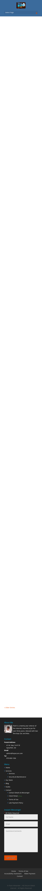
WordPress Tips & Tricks (15, 106)
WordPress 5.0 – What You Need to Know (20, 609)
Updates (9, 442)
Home (8, 768)
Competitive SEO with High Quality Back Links (20, 271)
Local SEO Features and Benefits (19, 160)
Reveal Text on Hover (14, 101)
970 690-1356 (11, 758)
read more (10, 68)
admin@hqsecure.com (14, 753)
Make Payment (29, 874)
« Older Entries (9, 708)
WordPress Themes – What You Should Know (19, 672)
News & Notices (26, 439)
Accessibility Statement (13, 874)
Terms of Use (13, 799)
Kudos (8, 787)
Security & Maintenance (17, 777)
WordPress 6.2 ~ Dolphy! (16, 437)
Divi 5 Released (12, 42)
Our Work (9, 780)
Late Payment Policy (16, 803)
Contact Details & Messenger (19, 793)
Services (9, 771)
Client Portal (15, 796)
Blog (19, 44)
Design (23, 44)
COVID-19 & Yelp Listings (16, 556)
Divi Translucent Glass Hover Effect (20, 219)
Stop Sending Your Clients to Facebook (18, 499)
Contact (8, 790)
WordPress (24, 103)
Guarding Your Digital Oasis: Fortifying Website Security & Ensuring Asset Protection (18, 317)
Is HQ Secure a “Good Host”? (17, 378)
